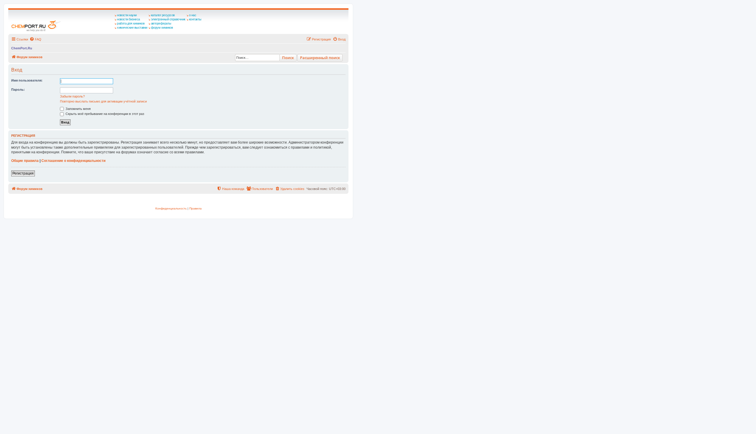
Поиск (288, 57)
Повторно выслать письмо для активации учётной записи (103, 101)
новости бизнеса (128, 19)
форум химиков (162, 27)
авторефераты (161, 23)
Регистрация (23, 173)
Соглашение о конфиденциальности (73, 161)
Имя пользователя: (27, 80)
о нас (192, 15)
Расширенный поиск (320, 57)
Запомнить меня (78, 108)
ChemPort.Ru (21, 48)
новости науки (127, 15)
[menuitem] (35, 39)
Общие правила (25, 161)
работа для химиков (130, 23)
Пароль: (18, 89)
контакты (195, 19)
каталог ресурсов (163, 15)
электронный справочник (168, 19)
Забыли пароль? (72, 96)
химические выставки (132, 27)
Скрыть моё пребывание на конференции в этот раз (104, 114)
